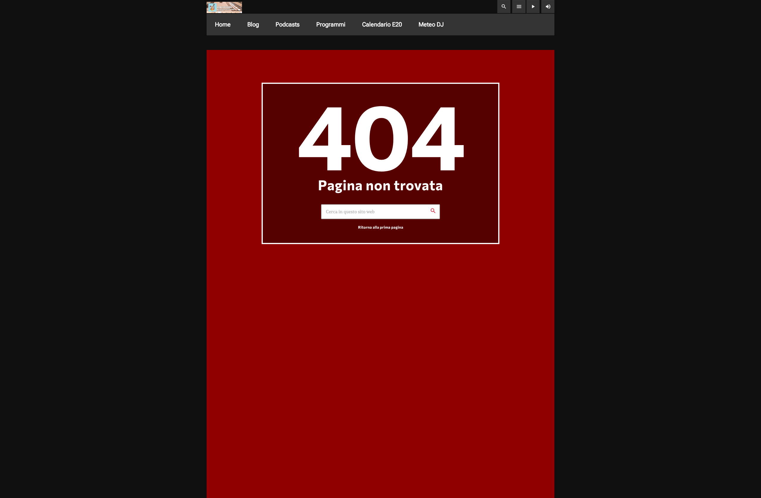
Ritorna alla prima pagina (380, 227)
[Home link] (224, 6)
